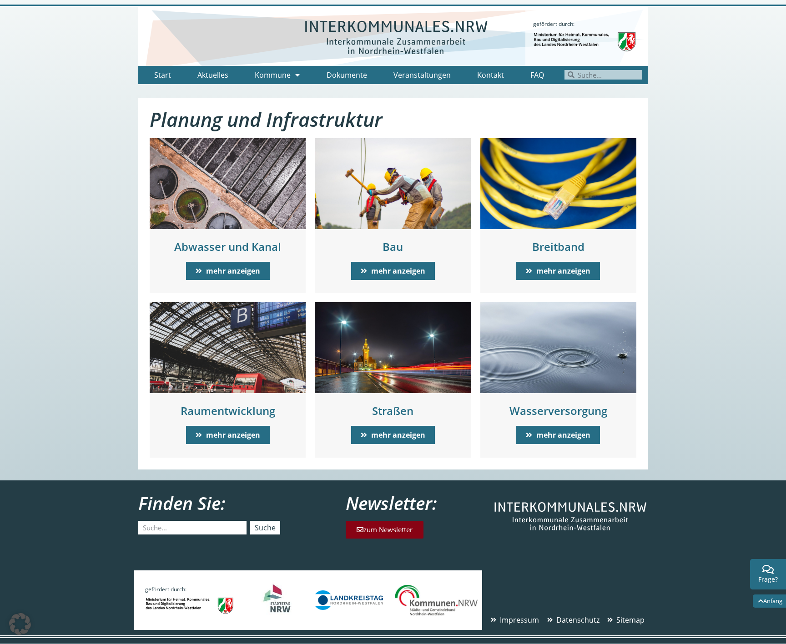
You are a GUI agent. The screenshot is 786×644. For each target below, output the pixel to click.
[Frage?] (768, 569)
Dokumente (347, 75)
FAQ (537, 75)
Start (162, 75)
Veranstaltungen (422, 75)
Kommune (273, 75)
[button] (20, 624)
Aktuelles (212, 75)
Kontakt (490, 75)
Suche (265, 528)
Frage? (768, 579)
